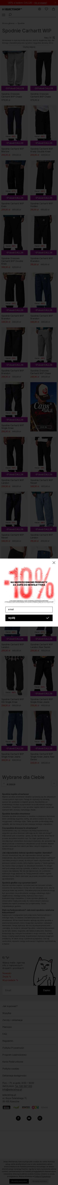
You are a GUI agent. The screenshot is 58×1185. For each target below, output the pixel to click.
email (11, 609)
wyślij (11, 617)
